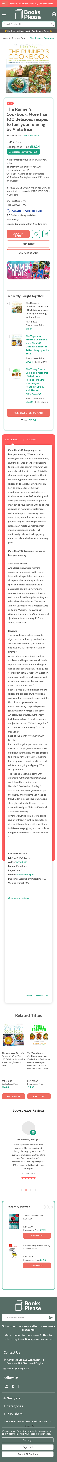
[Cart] (54, 14)
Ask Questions (28, 253)
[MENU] (4, 14)
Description (12, 439)
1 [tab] (21, 1190)
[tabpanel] (13, 1062)
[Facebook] (19, 1386)
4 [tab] (35, 1190)
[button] (28, 270)
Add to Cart (37, 1236)
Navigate (13, 1398)
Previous (46, 1207)
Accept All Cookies (28, 1454)
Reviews (32, 439)
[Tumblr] (13, 1386)
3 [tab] (31, 1190)
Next (50, 1207)
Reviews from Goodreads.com (36, 995)
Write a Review (31, 135)
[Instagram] (7, 1386)
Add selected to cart (28, 412)
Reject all (28, 1447)
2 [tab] (26, 1190)
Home (5, 38)
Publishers (15, 1414)
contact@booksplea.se (18, 1368)
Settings (27, 1440)
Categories (15, 1406)
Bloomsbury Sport (25, 874)
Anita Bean (21, 862)
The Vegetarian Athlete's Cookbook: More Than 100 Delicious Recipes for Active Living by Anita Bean (13, 1059)
